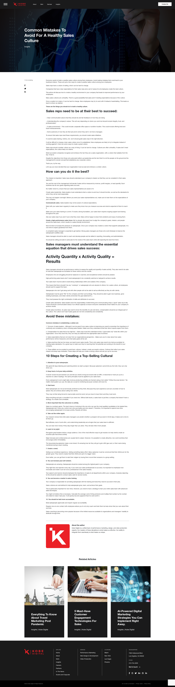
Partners (58, 668)
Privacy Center (139, 683)
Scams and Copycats (63, 674)
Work (41, 4)
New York (108, 656)
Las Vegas (108, 659)
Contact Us (165, 4)
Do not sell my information (128, 683)
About (34, 4)
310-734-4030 (133, 663)
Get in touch (133, 667)
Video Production (85, 659)
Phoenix (107, 662)
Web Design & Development (89, 656)
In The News (60, 671)
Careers (58, 665)
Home (58, 652)
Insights (58, 4)
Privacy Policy (147, 683)
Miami (106, 652)
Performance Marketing (87, 652)
